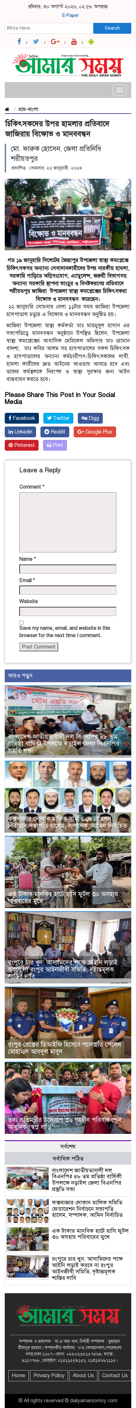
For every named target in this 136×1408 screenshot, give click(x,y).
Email (27, 580)
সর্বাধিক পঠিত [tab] (68, 1158)
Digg (93, 418)
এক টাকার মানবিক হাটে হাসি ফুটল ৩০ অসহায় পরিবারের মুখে (63, 897)
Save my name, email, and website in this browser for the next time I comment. (64, 632)
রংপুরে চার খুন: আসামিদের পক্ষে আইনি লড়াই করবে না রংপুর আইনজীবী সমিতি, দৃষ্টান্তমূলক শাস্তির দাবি (62, 970)
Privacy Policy (49, 1375)
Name (27, 559)
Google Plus (98, 432)
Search (112, 28)
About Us (83, 1375)
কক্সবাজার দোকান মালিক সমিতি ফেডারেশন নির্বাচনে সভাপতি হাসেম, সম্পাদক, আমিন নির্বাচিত (67, 822)
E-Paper (70, 15)
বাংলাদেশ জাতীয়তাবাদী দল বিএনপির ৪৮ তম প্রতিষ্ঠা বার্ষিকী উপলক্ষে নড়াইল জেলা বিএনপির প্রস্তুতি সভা (63, 744)
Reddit (57, 432)
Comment (32, 487)
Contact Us (115, 1375)
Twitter (61, 418)
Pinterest (24, 445)
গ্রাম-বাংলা (28, 109)
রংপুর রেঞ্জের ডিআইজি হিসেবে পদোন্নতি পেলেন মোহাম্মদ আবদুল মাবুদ (64, 1048)
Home (18, 1375)
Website (28, 601)
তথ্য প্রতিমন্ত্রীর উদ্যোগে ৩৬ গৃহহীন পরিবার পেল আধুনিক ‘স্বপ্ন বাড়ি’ (65, 1123)
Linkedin (22, 432)
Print (57, 445)
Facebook (23, 418)
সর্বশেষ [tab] (68, 1146)
